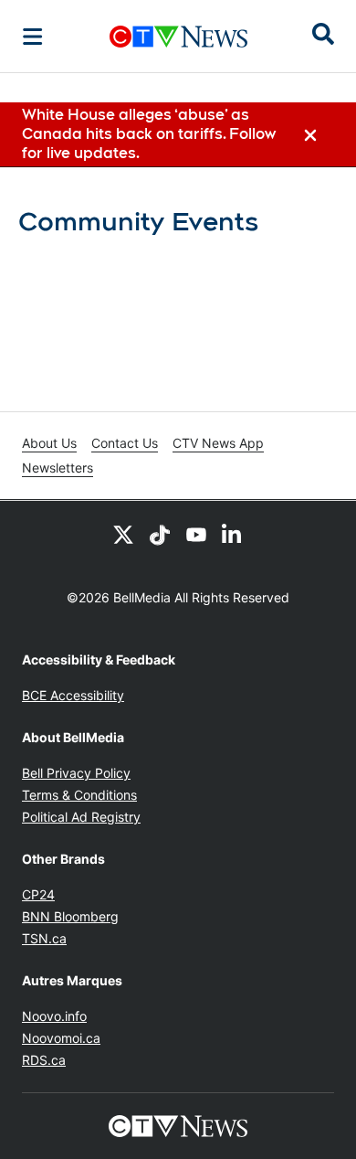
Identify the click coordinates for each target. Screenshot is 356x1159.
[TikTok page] (160, 534)
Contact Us (124, 443)
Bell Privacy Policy (76, 773)
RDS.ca (44, 1060)
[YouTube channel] (196, 534)
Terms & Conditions (79, 795)
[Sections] (33, 36)
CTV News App (218, 443)
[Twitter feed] (123, 534)
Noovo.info (54, 1016)
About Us (49, 443)
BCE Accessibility (73, 695)
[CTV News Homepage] (178, 37)
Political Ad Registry (81, 816)
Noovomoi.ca (61, 1038)
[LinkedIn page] (233, 534)
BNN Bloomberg (70, 916)
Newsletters (57, 467)
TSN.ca (44, 938)
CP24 (38, 894)
